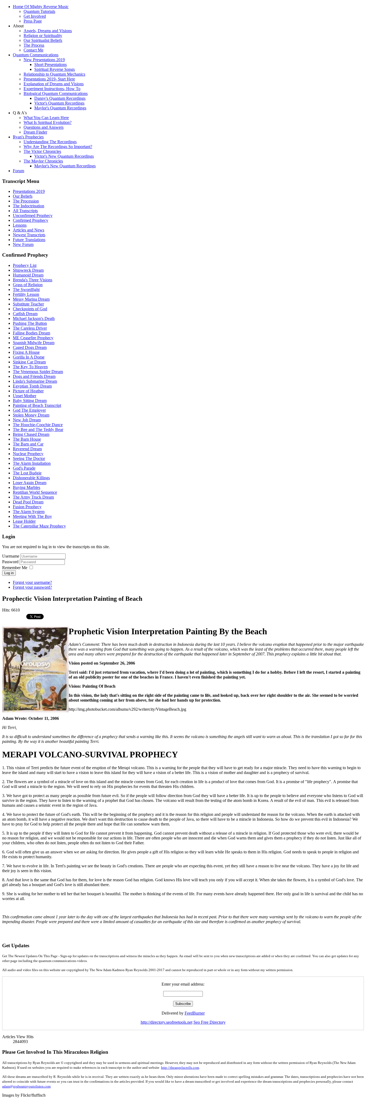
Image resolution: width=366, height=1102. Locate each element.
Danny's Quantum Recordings (59, 98)
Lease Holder (24, 521)
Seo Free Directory (209, 1022)
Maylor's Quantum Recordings (60, 108)
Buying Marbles (26, 487)
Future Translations (29, 239)
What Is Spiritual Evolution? (48, 122)
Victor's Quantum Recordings (59, 103)
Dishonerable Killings (31, 478)
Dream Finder (35, 132)
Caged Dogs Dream (30, 347)
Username (10, 556)
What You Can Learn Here (46, 117)
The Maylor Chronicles (43, 161)
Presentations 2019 (29, 191)
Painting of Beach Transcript (37, 405)
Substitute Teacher (28, 304)
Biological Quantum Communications (56, 93)
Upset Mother (24, 395)
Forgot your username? (32, 582)
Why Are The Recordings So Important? (58, 146)
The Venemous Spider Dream (38, 371)
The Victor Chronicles (42, 151)
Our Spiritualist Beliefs (43, 40)
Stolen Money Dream (31, 415)
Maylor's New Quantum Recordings (65, 166)
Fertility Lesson (26, 294)
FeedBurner (195, 1013)
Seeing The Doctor (29, 458)
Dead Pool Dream (28, 502)
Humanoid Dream (28, 275)
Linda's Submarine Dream (35, 381)
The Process (34, 45)
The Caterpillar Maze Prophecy (39, 526)
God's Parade (24, 468)
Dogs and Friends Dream (34, 376)
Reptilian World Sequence (35, 492)
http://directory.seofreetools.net (166, 1022)
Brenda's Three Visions (32, 280)
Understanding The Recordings (50, 141)
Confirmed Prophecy (30, 220)
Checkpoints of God (30, 309)
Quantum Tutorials (39, 11)
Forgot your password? (32, 587)
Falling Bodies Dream (31, 333)
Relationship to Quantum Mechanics (54, 74)
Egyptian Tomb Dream (32, 386)
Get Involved (35, 16)
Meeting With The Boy (32, 516)
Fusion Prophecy (27, 506)
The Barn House (27, 439)
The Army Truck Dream (33, 497)
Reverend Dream (27, 449)
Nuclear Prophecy (28, 453)
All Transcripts (25, 210)
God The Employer (29, 410)
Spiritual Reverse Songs (54, 69)
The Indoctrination (28, 206)
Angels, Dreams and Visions (48, 30)
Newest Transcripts (29, 235)
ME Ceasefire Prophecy (33, 338)
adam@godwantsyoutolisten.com (26, 1086)
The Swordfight (26, 289)
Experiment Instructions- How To (52, 88)
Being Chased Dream (31, 434)
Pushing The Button (30, 323)
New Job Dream (27, 420)
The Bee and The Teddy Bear (38, 429)
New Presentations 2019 (44, 59)
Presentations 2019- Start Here (49, 79)
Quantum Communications (35, 55)
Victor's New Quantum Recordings (64, 156)
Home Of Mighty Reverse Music (41, 6)
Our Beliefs (22, 196)
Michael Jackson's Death (34, 318)
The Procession (26, 201)
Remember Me (14, 567)
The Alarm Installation (32, 463)
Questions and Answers (44, 127)
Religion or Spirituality (43, 35)
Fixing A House (26, 352)
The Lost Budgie (27, 473)
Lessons (20, 225)
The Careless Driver (30, 328)
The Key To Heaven (30, 366)
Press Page (33, 21)
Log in (9, 573)
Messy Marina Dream (31, 299)
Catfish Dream (25, 313)
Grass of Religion (28, 284)
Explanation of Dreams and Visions (54, 84)
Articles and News (28, 230)
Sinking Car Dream (29, 362)
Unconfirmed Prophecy (33, 215)
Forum (18, 170)
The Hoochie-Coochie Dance (38, 424)
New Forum (23, 244)
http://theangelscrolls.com (180, 1068)
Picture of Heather (28, 391)
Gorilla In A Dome (28, 357)
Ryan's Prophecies (28, 137)
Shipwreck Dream (28, 270)
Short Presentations (50, 64)
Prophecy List (24, 265)
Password (11, 561)
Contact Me (33, 50)
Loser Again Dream (29, 482)
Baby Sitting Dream (30, 400)
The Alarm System (28, 511)
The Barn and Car (28, 444)
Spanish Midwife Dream (33, 342)
